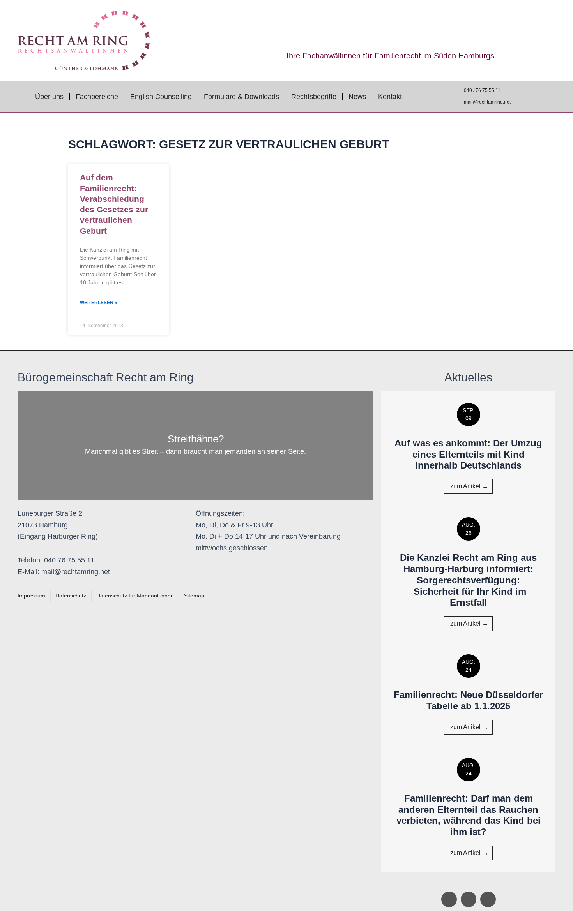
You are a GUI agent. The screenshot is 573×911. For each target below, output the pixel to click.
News (357, 96)
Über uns (49, 96)
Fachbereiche (97, 96)
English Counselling (161, 96)
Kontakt (390, 96)
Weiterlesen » (98, 302)
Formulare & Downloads (241, 96)
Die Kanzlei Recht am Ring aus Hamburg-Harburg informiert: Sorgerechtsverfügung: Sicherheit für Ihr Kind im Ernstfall (468, 580)
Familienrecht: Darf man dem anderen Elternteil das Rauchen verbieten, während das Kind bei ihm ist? (468, 815)
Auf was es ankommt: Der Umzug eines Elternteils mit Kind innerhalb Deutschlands (468, 454)
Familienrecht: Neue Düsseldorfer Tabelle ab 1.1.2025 (468, 700)
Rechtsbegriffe (313, 96)
